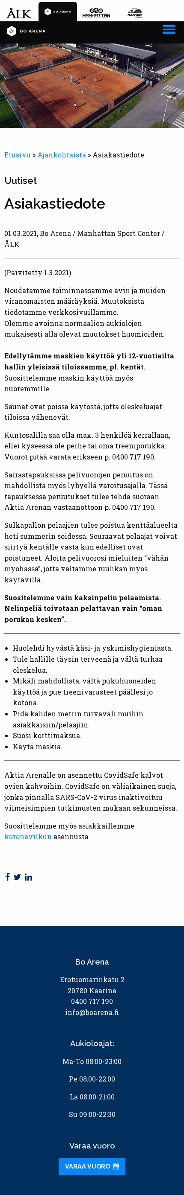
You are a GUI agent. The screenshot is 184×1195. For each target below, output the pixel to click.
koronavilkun (28, 836)
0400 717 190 (92, 1001)
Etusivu (17, 154)
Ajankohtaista (61, 154)
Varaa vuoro (88, 1166)
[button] (169, 27)
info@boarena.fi (92, 1012)
